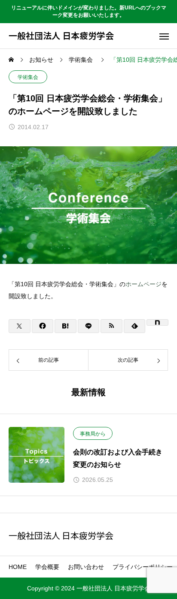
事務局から (93, 434)
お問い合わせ (86, 566)
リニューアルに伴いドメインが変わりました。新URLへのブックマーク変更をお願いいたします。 (88, 11)
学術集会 (28, 77)
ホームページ (143, 284)
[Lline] (89, 326)
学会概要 (47, 566)
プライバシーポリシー (143, 566)
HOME (18, 566)
